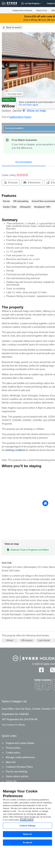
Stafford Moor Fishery (20, 117)
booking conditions (15, 450)
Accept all (27, 842)
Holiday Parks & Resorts (22, 11)
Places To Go (41, 11)
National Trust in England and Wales (30, 550)
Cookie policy (27, 820)
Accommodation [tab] (23, 162)
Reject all (27, 834)
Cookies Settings (27, 826)
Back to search (14, 27)
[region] (27, 815)
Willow (8, 106)
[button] (7, 65)
